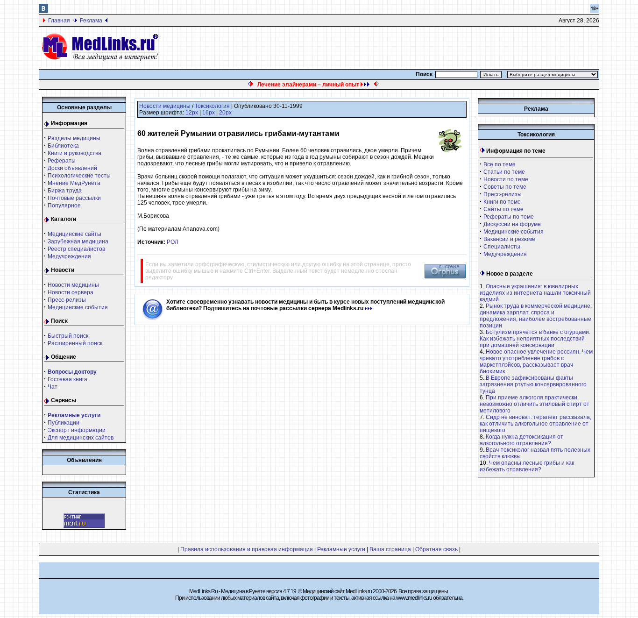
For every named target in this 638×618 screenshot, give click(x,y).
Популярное (64, 205)
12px (191, 112)
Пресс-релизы (67, 300)
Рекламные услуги (341, 549)
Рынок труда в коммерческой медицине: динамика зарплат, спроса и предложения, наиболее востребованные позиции (536, 316)
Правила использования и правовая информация (246, 549)
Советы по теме (504, 187)
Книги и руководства (74, 153)
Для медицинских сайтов (80, 437)
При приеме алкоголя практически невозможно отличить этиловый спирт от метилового (534, 404)
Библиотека (63, 145)
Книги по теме (502, 202)
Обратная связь (436, 549)
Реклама (91, 20)
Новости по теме (505, 179)
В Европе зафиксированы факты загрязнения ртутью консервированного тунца (533, 384)
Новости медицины (73, 285)
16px (208, 112)
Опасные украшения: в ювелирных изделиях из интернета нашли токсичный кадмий (535, 293)
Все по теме (499, 164)
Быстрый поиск (68, 336)
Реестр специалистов (76, 249)
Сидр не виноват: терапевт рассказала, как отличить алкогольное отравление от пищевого (535, 423)
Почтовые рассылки (74, 198)
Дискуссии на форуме (512, 224)
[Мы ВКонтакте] (43, 11)
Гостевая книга (67, 379)
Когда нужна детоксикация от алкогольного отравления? (521, 440)
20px (225, 112)
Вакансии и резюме (509, 239)
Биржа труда (65, 190)
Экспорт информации (77, 430)
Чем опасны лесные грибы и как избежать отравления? (527, 466)
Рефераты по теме (508, 216)
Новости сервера (70, 292)
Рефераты (62, 160)
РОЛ (172, 242)
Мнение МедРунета (74, 183)
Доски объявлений (72, 168)
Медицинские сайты (74, 234)
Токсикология (212, 106)
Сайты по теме (503, 209)
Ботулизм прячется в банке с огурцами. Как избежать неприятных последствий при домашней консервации (535, 338)
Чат (52, 387)
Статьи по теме (504, 172)
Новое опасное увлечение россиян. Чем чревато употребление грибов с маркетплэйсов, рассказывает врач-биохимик (536, 361)
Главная (59, 20)
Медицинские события (78, 307)
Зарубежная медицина (78, 241)
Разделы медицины (74, 138)
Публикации (63, 422)
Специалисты (501, 246)
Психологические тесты (79, 175)
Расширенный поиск (75, 343)
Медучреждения (69, 256)
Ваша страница (390, 549)
